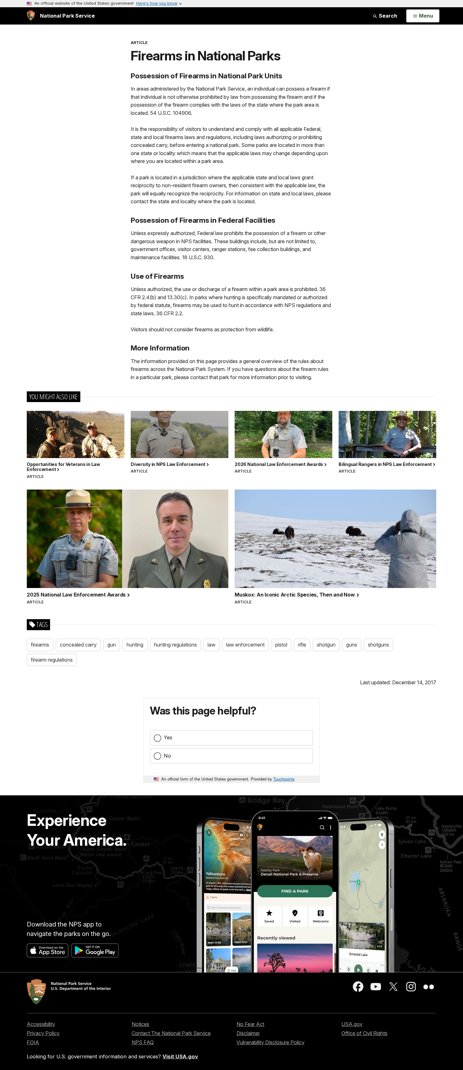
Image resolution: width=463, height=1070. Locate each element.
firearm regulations (52, 660)
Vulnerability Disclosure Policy (271, 1042)
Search (387, 16)
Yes (168, 737)
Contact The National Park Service (171, 1033)
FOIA (33, 1042)
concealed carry (78, 644)
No (167, 756)
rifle (302, 644)
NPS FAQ (143, 1042)
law (211, 644)
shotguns (378, 644)
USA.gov (352, 1024)
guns (351, 644)
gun (111, 644)
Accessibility (41, 1024)
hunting (135, 644)
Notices (140, 1024)
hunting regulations (175, 644)
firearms (40, 644)
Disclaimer (248, 1033)
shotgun (326, 644)
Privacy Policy (43, 1033)
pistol (281, 644)
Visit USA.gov (180, 1056)
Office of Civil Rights (364, 1033)
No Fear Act (250, 1024)
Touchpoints (283, 779)
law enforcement (245, 644)
